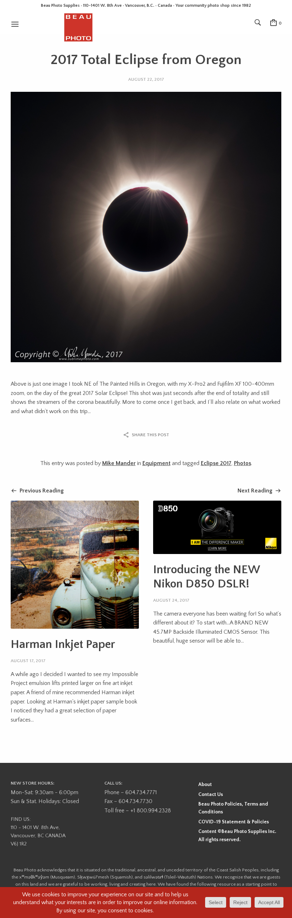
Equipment (156, 463)
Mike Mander (119, 463)
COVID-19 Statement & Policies (233, 822)
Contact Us (210, 794)
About (205, 784)
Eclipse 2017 (216, 463)
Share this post (150, 434)
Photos (242, 463)
